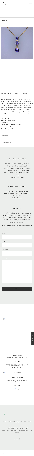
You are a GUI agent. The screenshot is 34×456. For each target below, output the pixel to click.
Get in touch (17, 198)
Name (4, 233)
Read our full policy (17, 177)
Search (31, 20)
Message (4, 258)
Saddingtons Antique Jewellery (17, 9)
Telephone (5, 249)
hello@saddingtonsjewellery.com (17, 357)
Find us (4, 4)
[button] (30, 3)
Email (3, 241)
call (17, 226)
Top (31, 448)
